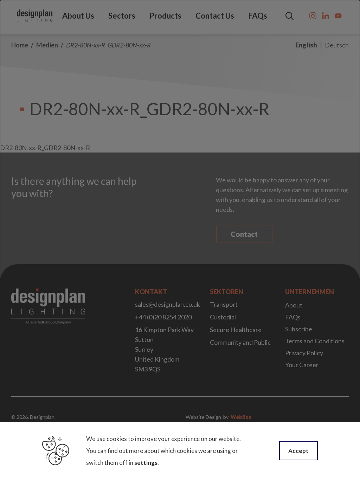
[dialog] (180, 240)
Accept (298, 450)
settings (146, 462)
